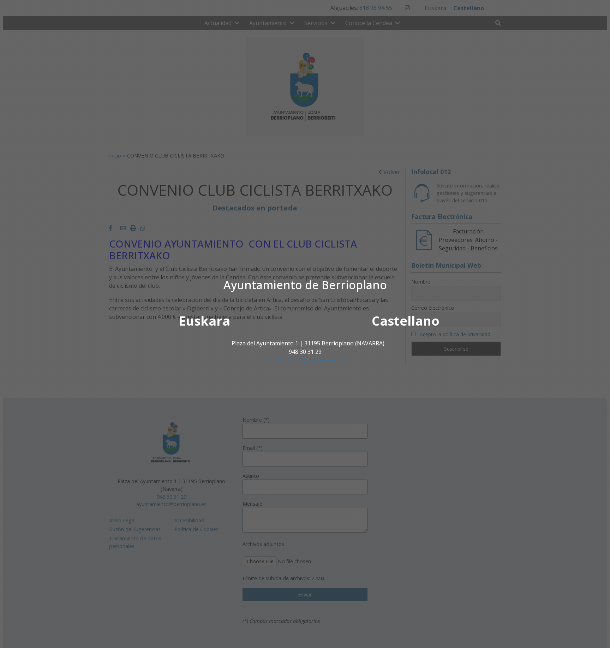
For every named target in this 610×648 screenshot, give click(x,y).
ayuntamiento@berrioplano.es (305, 360)
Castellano (405, 320)
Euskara (204, 320)
